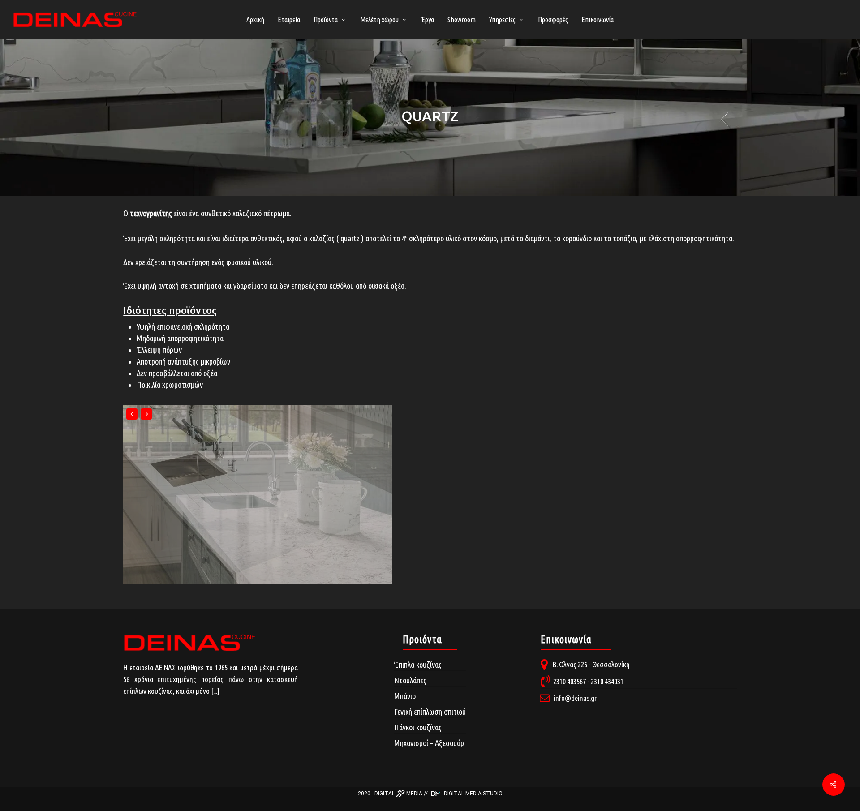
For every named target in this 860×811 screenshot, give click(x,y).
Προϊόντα (326, 20)
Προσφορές (553, 20)
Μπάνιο (405, 695)
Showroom (461, 20)
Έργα (427, 20)
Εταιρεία (289, 20)
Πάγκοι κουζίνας (418, 727)
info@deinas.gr (575, 698)
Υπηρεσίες (502, 20)
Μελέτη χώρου (379, 20)
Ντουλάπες (410, 680)
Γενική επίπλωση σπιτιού (430, 711)
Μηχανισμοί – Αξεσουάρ (429, 742)
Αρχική (255, 20)
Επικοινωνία (597, 20)
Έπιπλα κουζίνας (418, 664)
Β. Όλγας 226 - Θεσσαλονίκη (591, 664)
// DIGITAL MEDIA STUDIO (463, 793)
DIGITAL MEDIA (398, 793)
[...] (215, 691)
